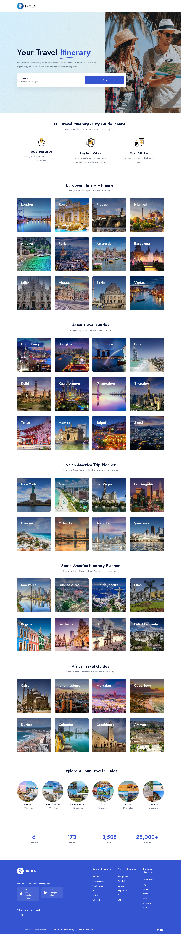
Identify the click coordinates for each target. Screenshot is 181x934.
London (121, 885)
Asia (94, 890)
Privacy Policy (68, 929)
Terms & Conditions (85, 929)
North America (99, 881)
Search (106, 79)
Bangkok (121, 881)
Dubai (120, 899)
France (146, 907)
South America (98, 885)
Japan (145, 888)
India (145, 898)
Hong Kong (123, 876)
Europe (95, 876)
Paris (120, 895)
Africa (95, 895)
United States (148, 879)
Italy (144, 884)
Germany (147, 902)
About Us (55, 929)
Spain (145, 893)
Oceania (96, 899)
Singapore (122, 890)
